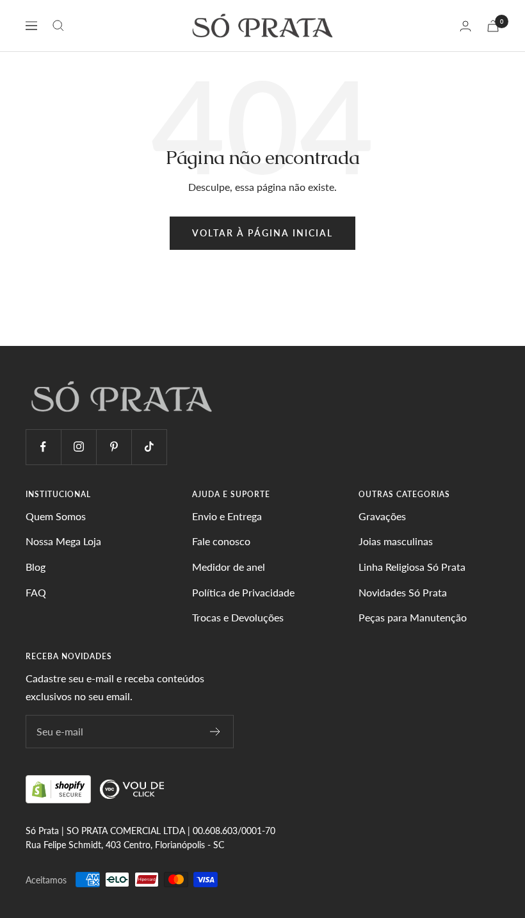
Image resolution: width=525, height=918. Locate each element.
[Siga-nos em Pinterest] (113, 446)
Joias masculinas (396, 541)
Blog (35, 567)
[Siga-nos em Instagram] (78, 446)
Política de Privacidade (243, 592)
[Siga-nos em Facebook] (43, 446)
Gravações (382, 516)
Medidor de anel (228, 567)
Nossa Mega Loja (63, 541)
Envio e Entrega (227, 516)
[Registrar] (215, 731)
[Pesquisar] (58, 25)
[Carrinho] (493, 26)
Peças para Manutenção (413, 617)
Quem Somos (56, 516)
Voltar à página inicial (262, 232)
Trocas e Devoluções (238, 617)
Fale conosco (221, 541)
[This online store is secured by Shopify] (59, 788)
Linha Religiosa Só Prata (412, 567)
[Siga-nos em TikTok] (148, 446)
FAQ (36, 592)
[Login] (465, 25)
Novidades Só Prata (403, 592)
